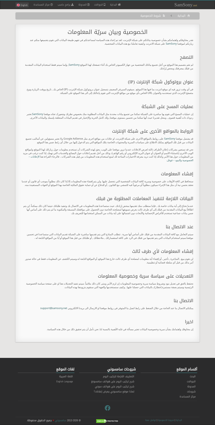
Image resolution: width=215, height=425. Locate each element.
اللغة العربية (66, 376)
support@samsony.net (53, 308)
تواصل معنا (150, 420)
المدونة (83, 4)
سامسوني (60, 420)
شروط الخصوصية (151, 15)
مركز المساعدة (42, 4)
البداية (113, 4)
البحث (193, 376)
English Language (64, 381)
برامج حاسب (64, 4)
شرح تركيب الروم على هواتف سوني (114, 386)
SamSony (185, 4)
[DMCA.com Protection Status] (107, 421)
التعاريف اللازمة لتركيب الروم (118, 376)
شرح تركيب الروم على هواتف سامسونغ (112, 381)
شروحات (191, 391)
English (24, 5)
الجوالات (99, 4)
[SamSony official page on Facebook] (107, 408)
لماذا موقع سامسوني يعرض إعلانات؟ (114, 391)
